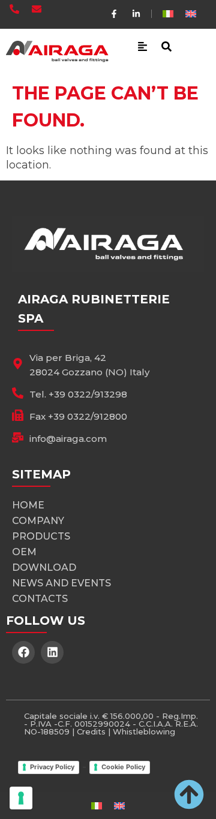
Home (28, 505)
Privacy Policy (52, 767)
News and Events (61, 583)
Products (41, 536)
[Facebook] (23, 652)
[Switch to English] (190, 13)
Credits (91, 731)
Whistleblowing (144, 731)
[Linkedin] (52, 652)
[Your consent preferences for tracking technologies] (21, 798)
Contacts (40, 598)
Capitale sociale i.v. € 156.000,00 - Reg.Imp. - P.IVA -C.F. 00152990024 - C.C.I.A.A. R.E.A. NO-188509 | (111, 723)
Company (38, 520)
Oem (24, 552)
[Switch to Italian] (168, 13)
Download (44, 567)
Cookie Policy (123, 767)
